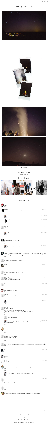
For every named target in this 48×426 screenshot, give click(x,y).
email (29, 172)
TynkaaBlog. (6, 264)
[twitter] (24, 419)
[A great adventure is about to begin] (41, 195)
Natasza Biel (6, 349)
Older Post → (44, 197)
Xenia (5, 203)
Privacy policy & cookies (31, 422)
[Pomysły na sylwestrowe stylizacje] (30, 195)
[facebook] (18, 419)
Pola (5, 327)
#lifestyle (23, 174)
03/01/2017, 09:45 (44, 294)
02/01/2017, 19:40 (44, 259)
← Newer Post (4, 197)
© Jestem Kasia (16, 422)
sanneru (5, 239)
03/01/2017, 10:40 (44, 307)
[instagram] (21, 419)
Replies (5, 213)
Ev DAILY (5, 283)
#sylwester (26, 174)
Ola (4, 343)
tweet (23, 172)
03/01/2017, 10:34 (43, 245)
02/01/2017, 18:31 (44, 209)
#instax (21, 174)
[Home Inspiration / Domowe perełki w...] (6, 195)
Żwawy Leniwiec (6, 277)
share (19, 172)
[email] (27, 419)
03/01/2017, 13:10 (43, 316)
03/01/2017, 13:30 (43, 320)
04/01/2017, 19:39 (44, 386)
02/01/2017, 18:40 (44, 226)
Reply (5, 206)
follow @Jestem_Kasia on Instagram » (24, 414)
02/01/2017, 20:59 (44, 277)
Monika (5, 392)
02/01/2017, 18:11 (44, 203)
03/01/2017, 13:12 (44, 343)
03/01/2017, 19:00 (44, 360)
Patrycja (5, 365)
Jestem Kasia (9, 215)
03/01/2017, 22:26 (44, 378)
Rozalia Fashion (6, 259)
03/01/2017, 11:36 (44, 327)
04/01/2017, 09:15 (43, 219)
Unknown (5, 386)
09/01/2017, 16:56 (44, 392)
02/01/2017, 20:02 (44, 264)
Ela (4, 335)
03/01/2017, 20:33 (44, 365)
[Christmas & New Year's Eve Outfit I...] (18, 195)
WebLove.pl (25, 424)
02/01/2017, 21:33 (44, 283)
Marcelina (5, 360)
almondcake (6, 209)
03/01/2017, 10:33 (43, 215)
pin (26, 172)
